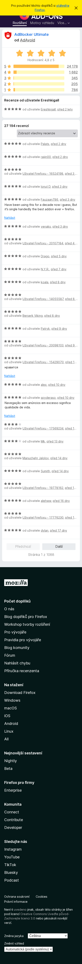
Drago (45, 256)
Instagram (13, 849)
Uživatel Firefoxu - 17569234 (42, 428)
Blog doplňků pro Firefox (25, 616)
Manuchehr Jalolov (35, 458)
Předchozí (23, 546)
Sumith (45, 471)
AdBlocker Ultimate (31, 34)
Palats (45, 144)
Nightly (10, 761)
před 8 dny (58, 282)
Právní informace (16, 901)
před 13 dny (55, 441)
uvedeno (20, 909)
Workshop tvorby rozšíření (27, 624)
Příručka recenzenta (21, 671)
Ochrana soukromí (16, 896)
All (6, 739)
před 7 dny (58, 269)
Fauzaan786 (49, 199)
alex (44, 384)
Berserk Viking (32, 315)
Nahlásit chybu (17, 663)
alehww (46, 501)
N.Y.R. (45, 269)
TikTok (10, 865)
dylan (44, 530)
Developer (13, 827)
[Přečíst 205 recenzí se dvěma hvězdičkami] (38, 84)
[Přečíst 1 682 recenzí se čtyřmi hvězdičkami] (38, 72)
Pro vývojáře (15, 632)
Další (59, 546)
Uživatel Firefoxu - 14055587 (42, 299)
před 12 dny (73, 428)
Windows (12, 700)
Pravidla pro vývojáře (22, 640)
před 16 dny (61, 501)
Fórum (9, 655)
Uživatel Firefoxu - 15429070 (43, 362)
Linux (8, 731)
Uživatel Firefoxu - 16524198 (42, 173)
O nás (9, 609)
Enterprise (13, 790)
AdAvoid (27, 40)
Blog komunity (16, 647)
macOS (10, 708)
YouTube (12, 857)
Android (11, 723)
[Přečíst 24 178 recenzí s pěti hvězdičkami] (38, 66)
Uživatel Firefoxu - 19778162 (42, 488)
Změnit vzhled (14, 943)
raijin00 (46, 157)
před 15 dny (73, 488)
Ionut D (45, 186)
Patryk (45, 328)
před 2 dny (58, 144)
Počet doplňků (17, 601)
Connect (11, 812)
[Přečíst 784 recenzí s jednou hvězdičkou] (38, 89)
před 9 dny (59, 328)
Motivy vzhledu (42, 23)
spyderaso (48, 397)
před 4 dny (73, 243)
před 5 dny (59, 256)
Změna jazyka (14, 936)
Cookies (41, 896)
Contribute (13, 820)
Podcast (11, 880)
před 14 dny (58, 458)
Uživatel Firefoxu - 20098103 (42, 345)
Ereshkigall (48, 109)
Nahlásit (9, 217)
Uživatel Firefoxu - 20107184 (42, 243)
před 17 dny (58, 530)
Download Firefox (20, 692)
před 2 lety (65, 109)
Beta (8, 768)
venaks (46, 226)
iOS (7, 716)
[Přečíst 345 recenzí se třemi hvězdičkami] (38, 78)
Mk (43, 441)
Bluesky (11, 872)
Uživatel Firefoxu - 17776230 (42, 517)
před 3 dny (72, 173)
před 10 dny (56, 384)
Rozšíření (20, 23)
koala (44, 282)
